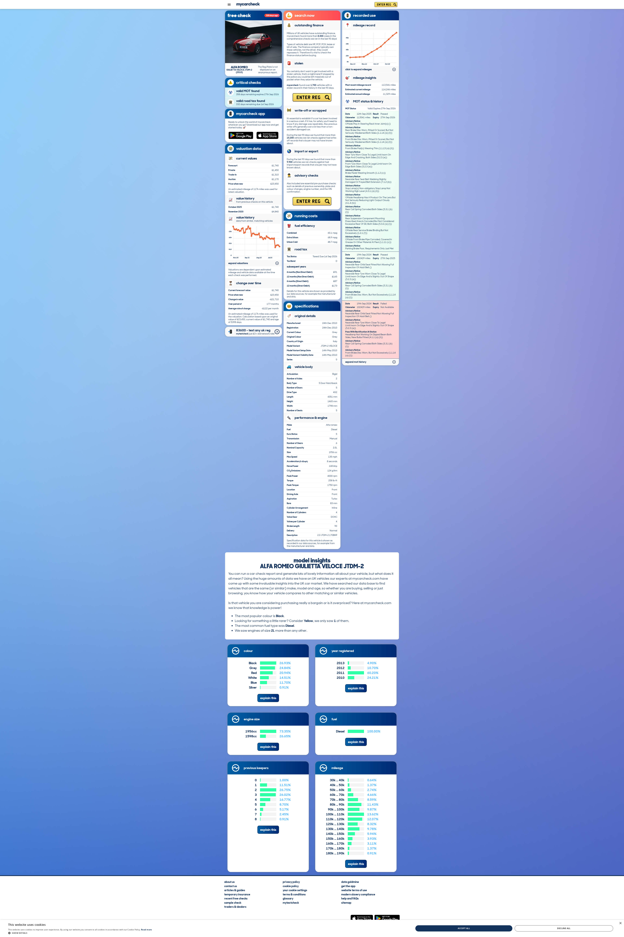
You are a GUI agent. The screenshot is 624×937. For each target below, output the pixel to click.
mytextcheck (291, 902)
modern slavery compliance (358, 894)
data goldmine (350, 881)
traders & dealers (235, 906)
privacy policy (291, 881)
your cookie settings (295, 890)
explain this (268, 698)
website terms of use (354, 890)
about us (229, 881)
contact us (230, 886)
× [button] (620, 923)
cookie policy (291, 886)
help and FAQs (350, 898)
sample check (232, 902)
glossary (288, 898)
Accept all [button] (464, 928)
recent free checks (235, 898)
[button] (80, 933)
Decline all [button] (563, 928)
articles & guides (234, 890)
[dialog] (312, 928)
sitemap (346, 902)
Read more (146, 929)
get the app (348, 886)
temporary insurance (237, 894)
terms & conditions (294, 894)
